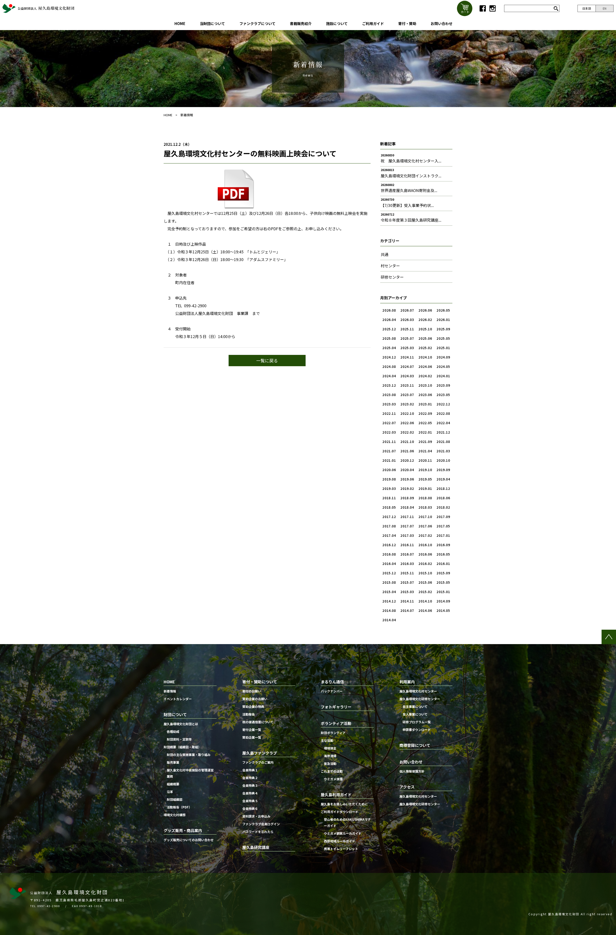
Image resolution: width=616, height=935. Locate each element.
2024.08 (389, 366)
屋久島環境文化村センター (418, 691)
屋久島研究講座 (255, 847)
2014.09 (443, 601)
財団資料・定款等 (179, 739)
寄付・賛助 (407, 23)
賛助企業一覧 (251, 737)
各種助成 (173, 731)
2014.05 (443, 610)
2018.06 (443, 498)
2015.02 (425, 591)
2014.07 (407, 610)
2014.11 (407, 601)
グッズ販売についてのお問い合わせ (189, 840)
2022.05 (425, 423)
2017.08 (389, 526)
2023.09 (443, 385)
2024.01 (443, 376)
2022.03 (389, 432)
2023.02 (407, 404)
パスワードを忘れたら (258, 831)
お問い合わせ (441, 23)
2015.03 (407, 591)
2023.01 (425, 404)
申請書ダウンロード (417, 729)
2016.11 (407, 545)
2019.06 (407, 479)
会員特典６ (250, 808)
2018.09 (407, 498)
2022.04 (443, 423)
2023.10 (425, 385)
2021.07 (389, 451)
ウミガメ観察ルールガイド (342, 833)
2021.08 (443, 441)
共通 (384, 254)
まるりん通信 (332, 682)
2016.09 (443, 545)
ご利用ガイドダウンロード (339, 811)
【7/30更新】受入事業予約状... (407, 205)
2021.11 (389, 441)
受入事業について (415, 714)
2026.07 (407, 310)
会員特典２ (250, 777)
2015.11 (407, 573)
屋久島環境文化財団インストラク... (411, 176)
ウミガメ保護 (333, 779)
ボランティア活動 (336, 723)
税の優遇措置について (258, 722)
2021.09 (425, 441)
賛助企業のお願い (254, 699)
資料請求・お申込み (256, 816)
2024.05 (443, 366)
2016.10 (425, 545)
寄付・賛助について (259, 682)
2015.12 (389, 573)
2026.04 (389, 319)
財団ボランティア (333, 732)
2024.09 (443, 357)
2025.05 (443, 338)
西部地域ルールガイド (339, 841)
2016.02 (425, 563)
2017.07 (407, 526)
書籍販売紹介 (301, 23)
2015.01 (443, 591)
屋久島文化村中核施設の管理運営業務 (190, 773)
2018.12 (443, 488)
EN (604, 8)
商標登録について (414, 745)
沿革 (170, 791)
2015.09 (443, 573)
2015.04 (389, 591)
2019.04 (443, 479)
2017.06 (425, 526)
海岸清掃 (330, 756)
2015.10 (425, 573)
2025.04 (389, 348)
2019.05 (425, 479)
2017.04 (389, 535)
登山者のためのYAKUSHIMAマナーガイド (347, 822)
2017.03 (407, 535)
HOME (179, 23)
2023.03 (389, 404)
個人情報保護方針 (411, 771)
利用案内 (407, 682)
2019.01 (425, 488)
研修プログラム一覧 (417, 722)
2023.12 (389, 385)
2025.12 (389, 329)
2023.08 (389, 394)
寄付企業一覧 (251, 729)
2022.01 (425, 432)
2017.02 (425, 535)
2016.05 (443, 554)
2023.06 (425, 394)
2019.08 (389, 479)
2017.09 (443, 516)
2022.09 (425, 413)
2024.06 (425, 366)
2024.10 (425, 357)
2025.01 (443, 348)
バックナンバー (332, 691)
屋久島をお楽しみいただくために (344, 804)
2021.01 (389, 460)
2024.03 (407, 376)
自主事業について (415, 706)
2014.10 (425, 601)
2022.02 (407, 432)
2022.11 (389, 413)
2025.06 (425, 338)
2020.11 (425, 460)
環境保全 (330, 748)
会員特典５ (250, 801)
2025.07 (407, 338)
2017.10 (425, 516)
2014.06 (425, 610)
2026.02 (425, 319)
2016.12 (389, 545)
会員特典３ (250, 785)
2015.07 (407, 582)
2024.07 (407, 366)
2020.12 (407, 460)
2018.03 (425, 507)
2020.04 (407, 470)
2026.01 (443, 319)
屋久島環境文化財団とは (181, 724)
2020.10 (443, 460)
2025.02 (425, 348)
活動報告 (248, 714)
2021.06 (407, 451)
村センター (390, 266)
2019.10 (425, 470)
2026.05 (443, 310)
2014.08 (389, 610)
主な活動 (327, 740)
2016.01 (443, 563)
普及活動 (330, 763)
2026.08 (389, 310)
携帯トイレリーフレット (341, 848)
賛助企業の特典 (253, 706)
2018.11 (389, 498)
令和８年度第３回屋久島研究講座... (411, 220)
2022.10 (407, 413)
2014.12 (389, 601)
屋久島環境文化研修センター (419, 699)
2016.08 (389, 554)
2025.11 (407, 329)
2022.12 (443, 404)
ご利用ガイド (373, 23)
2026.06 (425, 310)
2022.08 (443, 413)
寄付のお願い (251, 691)
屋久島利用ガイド (336, 794)
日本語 (586, 8)
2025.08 (389, 338)
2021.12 (443, 432)
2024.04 (389, 376)
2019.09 (443, 470)
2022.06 (407, 423)
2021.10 (407, 441)
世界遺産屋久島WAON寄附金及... (409, 190)
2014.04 (389, 620)
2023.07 (407, 394)
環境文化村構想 (175, 815)
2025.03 (407, 348)
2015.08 (389, 582)
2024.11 (407, 357)
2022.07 (389, 423)
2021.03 (443, 451)
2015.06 (425, 582)
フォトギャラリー (336, 707)
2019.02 (407, 488)
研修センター (392, 277)
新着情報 (186, 115)
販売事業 (173, 762)
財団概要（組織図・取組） (182, 747)
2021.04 (425, 451)
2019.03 (389, 488)
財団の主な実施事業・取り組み (189, 754)
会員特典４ (250, 793)
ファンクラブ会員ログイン (261, 824)
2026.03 (407, 319)
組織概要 (173, 784)
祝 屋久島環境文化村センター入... (411, 161)
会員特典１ (250, 770)
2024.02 (425, 376)
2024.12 (389, 357)
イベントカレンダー (178, 699)
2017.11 (407, 516)
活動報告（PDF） (179, 807)
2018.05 (389, 507)
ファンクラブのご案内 (258, 762)
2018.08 (425, 498)
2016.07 (407, 554)
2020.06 (389, 470)
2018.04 (407, 507)
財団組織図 (174, 799)
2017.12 (389, 516)
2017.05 (443, 526)
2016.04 (389, 563)
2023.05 (443, 394)
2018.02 (443, 507)
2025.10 (425, 329)
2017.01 (443, 535)
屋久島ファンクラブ (259, 753)
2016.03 (407, 563)
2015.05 (443, 582)
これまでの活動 (332, 771)
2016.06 (425, 554)
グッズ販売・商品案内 (183, 830)
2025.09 (443, 329)
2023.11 (407, 385)
